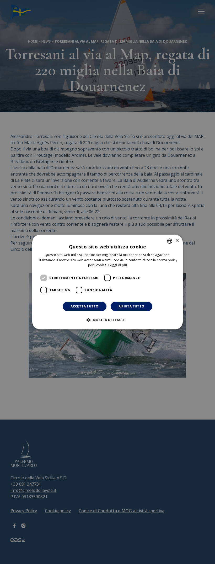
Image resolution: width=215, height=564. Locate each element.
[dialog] (107, 282)
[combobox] (169, 241)
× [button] (177, 241)
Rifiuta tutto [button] (131, 306)
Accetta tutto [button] (84, 306)
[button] (107, 320)
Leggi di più (117, 265)
